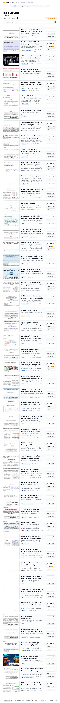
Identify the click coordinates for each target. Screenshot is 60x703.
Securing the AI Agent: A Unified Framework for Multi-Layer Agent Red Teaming (31, 84)
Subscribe (43, 6)
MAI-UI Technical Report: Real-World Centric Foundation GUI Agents (30, 404)
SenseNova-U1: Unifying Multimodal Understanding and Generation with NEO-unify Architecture (31, 150)
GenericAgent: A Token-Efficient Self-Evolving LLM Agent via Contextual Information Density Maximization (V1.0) (31, 457)
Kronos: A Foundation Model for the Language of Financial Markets (32, 284)
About (23, 700)
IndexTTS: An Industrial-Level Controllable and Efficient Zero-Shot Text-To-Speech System (31, 377)
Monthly (13, 18)
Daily (5, 18)
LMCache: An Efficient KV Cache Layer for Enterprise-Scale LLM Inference (31, 684)
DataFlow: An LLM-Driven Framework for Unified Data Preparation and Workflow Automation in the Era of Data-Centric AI (30, 524)
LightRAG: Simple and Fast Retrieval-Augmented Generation (31, 550)
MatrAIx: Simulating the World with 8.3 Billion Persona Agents (31, 270)
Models (36, 700)
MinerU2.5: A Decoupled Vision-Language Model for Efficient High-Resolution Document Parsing (32, 217)
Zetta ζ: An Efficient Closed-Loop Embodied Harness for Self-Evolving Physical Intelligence (31, 337)
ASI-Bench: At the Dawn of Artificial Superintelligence (29, 564)
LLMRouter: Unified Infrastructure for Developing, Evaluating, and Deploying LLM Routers (32, 670)
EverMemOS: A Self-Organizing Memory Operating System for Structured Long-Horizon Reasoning (31, 430)
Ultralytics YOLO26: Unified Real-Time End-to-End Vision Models (31, 604)
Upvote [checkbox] (51, 30)
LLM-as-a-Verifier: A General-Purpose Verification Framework (31, 70)
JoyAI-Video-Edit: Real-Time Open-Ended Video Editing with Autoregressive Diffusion (31, 510)
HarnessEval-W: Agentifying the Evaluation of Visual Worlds (31, 177)
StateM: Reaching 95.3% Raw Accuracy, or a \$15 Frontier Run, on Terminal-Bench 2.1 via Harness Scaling (32, 244)
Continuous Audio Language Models (26, 444)
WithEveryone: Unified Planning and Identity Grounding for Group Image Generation (31, 364)
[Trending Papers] (17, 18)
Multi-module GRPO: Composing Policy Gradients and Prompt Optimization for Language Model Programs (32, 577)
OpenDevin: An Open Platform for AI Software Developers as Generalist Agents (30, 164)
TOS (15, 700)
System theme (8, 700)
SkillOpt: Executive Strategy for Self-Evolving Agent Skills (30, 644)
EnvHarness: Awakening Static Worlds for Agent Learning (30, 137)
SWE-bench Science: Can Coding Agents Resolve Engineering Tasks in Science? (32, 390)
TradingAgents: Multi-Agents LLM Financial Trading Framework (31, 124)
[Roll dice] (55, 22)
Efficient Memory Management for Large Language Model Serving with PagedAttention (32, 190)
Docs (56, 700)
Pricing (51, 700)
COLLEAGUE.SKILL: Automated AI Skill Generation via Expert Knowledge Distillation (31, 97)
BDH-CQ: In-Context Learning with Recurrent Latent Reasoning (31, 30)
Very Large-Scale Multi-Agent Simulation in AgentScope (30, 350)
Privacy (19, 700)
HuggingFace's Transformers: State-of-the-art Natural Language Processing (32, 537)
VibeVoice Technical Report (29, 310)
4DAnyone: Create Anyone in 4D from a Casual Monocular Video (31, 57)
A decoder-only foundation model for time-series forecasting (31, 417)
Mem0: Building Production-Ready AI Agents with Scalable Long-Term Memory (32, 257)
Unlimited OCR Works (28, 204)
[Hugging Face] (32, 700)
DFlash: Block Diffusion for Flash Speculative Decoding (29, 484)
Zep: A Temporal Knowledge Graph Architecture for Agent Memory (32, 590)
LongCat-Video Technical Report (31, 110)
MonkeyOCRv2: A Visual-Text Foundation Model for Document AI (32, 630)
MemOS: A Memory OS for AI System (27, 617)
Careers (28, 700)
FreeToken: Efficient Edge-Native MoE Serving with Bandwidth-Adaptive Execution (31, 43)
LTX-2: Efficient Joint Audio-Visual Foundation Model (30, 657)
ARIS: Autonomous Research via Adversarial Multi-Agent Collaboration (30, 496)
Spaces (47, 700)
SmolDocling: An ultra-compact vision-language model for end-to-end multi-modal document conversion (32, 230)
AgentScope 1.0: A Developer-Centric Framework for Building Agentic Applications (31, 324)
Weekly (8, 18)
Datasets (42, 700)
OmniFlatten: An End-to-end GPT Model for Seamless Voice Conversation (30, 470)
